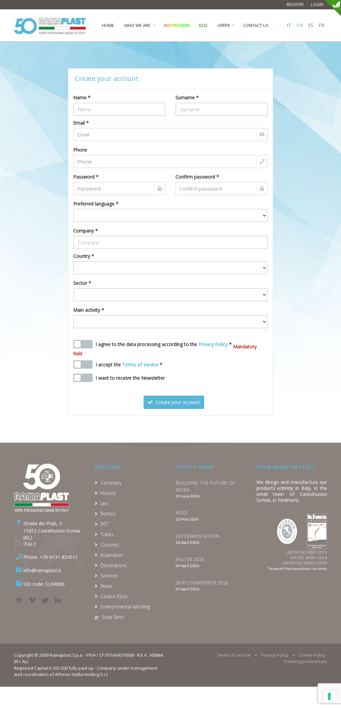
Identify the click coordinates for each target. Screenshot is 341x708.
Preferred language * (96, 203)
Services (109, 575)
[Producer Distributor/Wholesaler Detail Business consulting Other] (170, 321)
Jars (104, 503)
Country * (83, 256)
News (106, 586)
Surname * (187, 97)
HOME (108, 25)
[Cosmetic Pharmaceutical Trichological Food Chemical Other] (170, 294)
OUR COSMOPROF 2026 (201, 582)
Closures (110, 544)
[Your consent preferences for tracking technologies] (329, 696)
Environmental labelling (125, 606)
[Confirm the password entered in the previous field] (221, 188)
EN (299, 25)
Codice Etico (114, 596)
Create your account (177, 402)
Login (317, 4)
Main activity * (88, 310)
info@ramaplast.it (42, 570)
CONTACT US (256, 25)
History (108, 493)
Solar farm (113, 617)
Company (111, 483)
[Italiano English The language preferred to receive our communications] (170, 215)
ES (310, 25)
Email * (81, 123)
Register (295, 4)
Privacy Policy (213, 344)
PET (104, 524)
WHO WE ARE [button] (137, 25)
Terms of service (140, 364)
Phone (80, 150)
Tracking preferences (305, 661)
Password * (86, 177)
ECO (203, 25)
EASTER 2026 (189, 559)
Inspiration (176, 25)
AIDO (181, 513)
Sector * (82, 283)
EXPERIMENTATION (197, 536)
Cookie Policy (312, 655)
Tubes (107, 534)
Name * (82, 97)
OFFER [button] (223, 25)
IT (289, 25)
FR (321, 25)
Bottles (108, 514)
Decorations (114, 565)
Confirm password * (197, 177)
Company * (85, 230)
